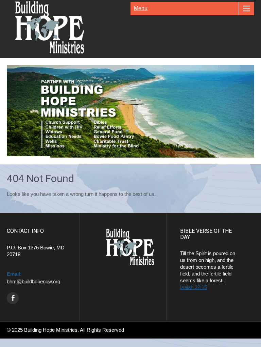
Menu (140, 8)
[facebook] (13, 298)
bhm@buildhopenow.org (33, 281)
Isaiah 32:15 (193, 287)
